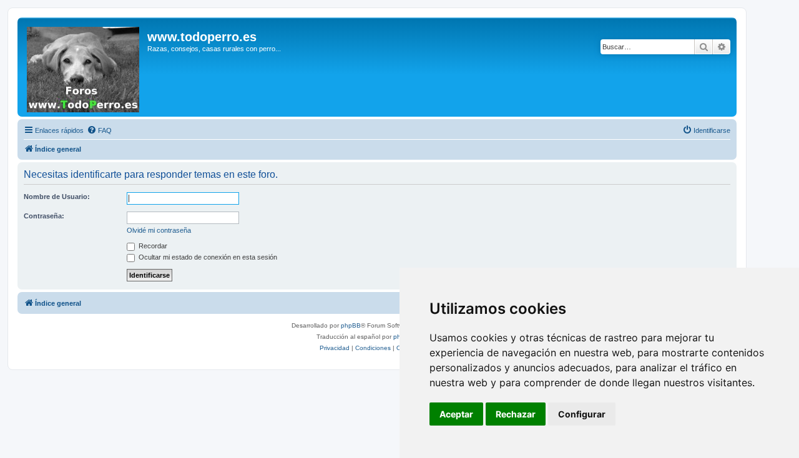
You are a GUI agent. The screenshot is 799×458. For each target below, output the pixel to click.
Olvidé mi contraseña (159, 230)
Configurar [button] (581, 414)
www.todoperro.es (202, 37)
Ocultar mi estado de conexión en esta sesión (207, 257)
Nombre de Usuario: (57, 196)
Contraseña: (44, 216)
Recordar (152, 246)
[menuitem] (99, 130)
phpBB (351, 325)
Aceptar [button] (456, 414)
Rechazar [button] (516, 414)
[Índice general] (84, 67)
